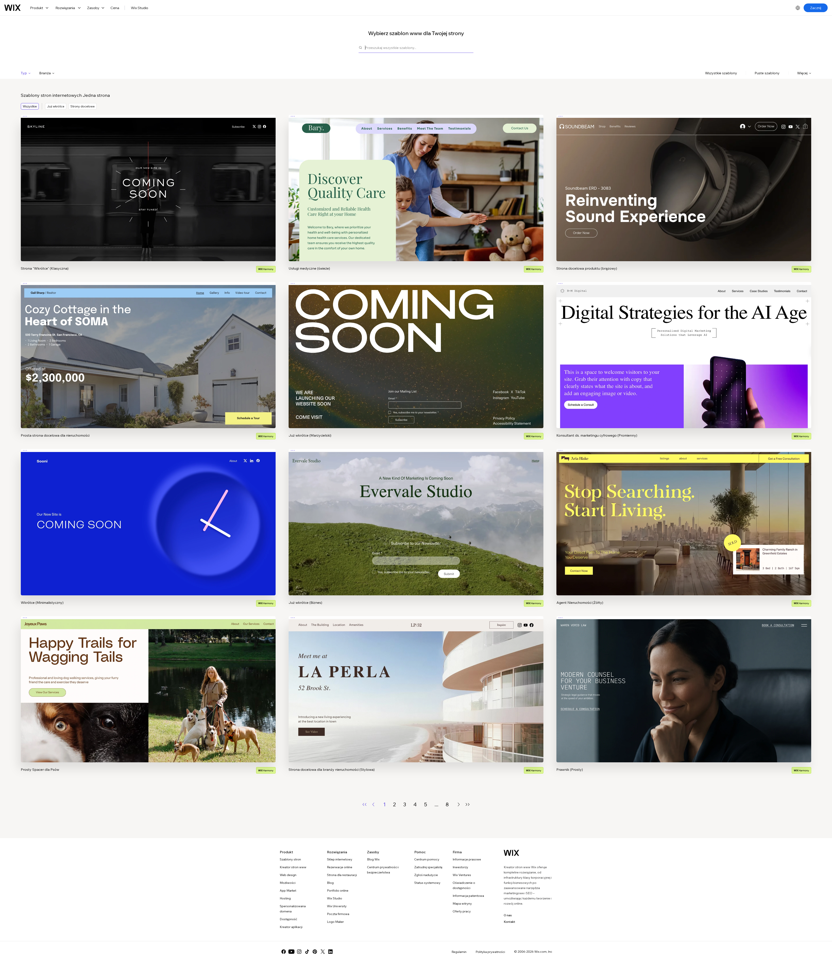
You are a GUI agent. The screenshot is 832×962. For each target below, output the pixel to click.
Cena (114, 8)
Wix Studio (139, 8)
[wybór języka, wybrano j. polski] (797, 7)
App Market (288, 890)
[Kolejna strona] (458, 804)
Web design (288, 875)
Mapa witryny (462, 903)
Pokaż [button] (148, 196)
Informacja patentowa (468, 896)
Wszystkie (30, 106)
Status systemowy (427, 883)
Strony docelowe (82, 106)
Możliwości (288, 883)
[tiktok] (307, 952)
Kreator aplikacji (291, 927)
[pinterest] (315, 952)
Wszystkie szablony (721, 73)
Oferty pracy (462, 911)
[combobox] (419, 47)
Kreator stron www (293, 867)
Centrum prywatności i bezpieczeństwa (383, 869)
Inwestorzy (460, 867)
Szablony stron (290, 859)
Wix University (337, 906)
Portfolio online (337, 890)
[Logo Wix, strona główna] (12, 8)
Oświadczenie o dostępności (464, 885)
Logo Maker (335, 922)
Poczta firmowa (338, 914)
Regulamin (459, 952)
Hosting (285, 898)
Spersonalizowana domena (293, 908)
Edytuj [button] (148, 184)
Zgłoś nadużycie (426, 875)
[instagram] (299, 952)
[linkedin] (330, 952)
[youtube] (291, 952)
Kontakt (509, 922)
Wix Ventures (462, 875)
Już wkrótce (55, 106)
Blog (330, 883)
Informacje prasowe (467, 859)
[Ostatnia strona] (467, 804)
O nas (508, 915)
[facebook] (284, 952)
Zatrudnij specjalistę (428, 867)
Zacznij (815, 8)
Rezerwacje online (339, 867)
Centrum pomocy (426, 859)
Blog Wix (373, 859)
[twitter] (323, 952)
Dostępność (288, 919)
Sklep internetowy (339, 859)
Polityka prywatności (490, 952)
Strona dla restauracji (342, 875)
